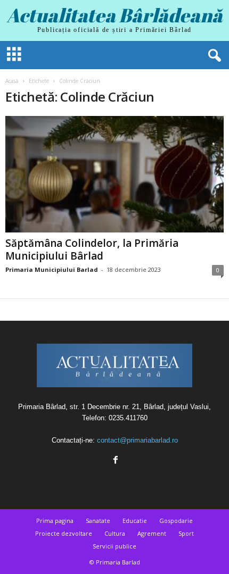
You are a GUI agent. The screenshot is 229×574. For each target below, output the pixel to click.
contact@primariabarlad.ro (137, 440)
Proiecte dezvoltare (63, 533)
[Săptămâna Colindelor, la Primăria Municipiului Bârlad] (114, 174)
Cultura (114, 533)
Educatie (134, 521)
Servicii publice (114, 546)
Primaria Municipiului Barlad (51, 269)
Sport (186, 533)
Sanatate (98, 521)
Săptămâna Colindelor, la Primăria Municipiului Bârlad (91, 249)
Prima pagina (54, 521)
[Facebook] (114, 461)
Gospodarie (176, 521)
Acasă (12, 81)
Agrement (151, 533)
